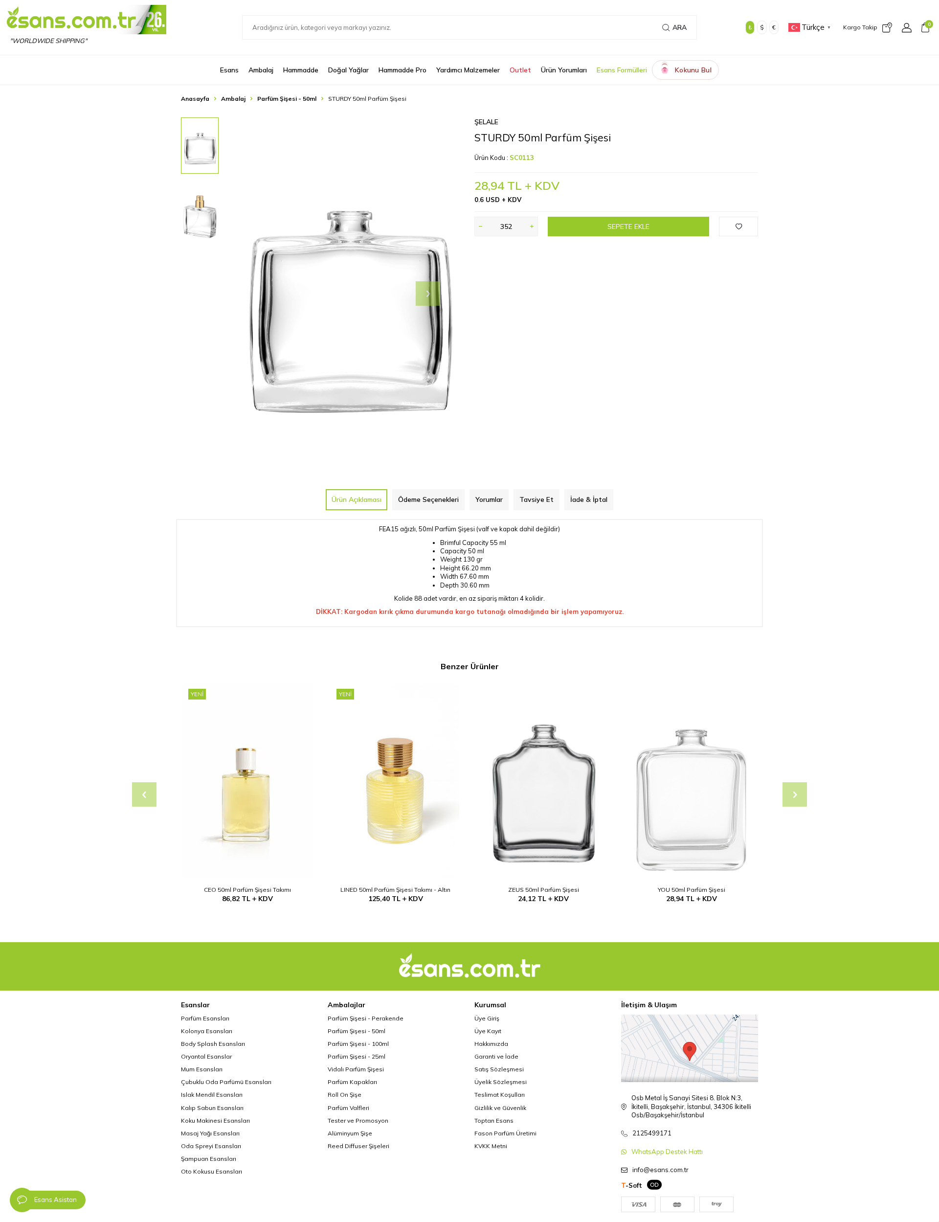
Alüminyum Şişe (350, 1133)
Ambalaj (260, 70)
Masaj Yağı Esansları (210, 1133)
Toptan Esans (494, 1120)
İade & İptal (588, 499)
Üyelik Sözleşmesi (500, 1082)
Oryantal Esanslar (206, 1056)
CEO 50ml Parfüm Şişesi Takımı (247, 889)
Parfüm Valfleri (348, 1107)
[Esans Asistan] (22, 1200)
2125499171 (651, 1133)
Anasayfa (195, 98)
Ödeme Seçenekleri (428, 499)
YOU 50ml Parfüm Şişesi (691, 889)
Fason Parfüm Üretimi (505, 1133)
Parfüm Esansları (205, 1018)
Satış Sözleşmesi (499, 1069)
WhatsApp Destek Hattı (667, 1151)
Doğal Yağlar (348, 70)
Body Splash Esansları (213, 1043)
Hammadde (300, 70)
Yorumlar (489, 499)
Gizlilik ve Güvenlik (500, 1107)
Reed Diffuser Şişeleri (358, 1146)
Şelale (486, 121)
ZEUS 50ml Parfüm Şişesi (543, 889)
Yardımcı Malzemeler (468, 70)
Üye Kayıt (487, 1031)
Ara (679, 27)
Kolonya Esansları (206, 1031)
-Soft (631, 1185)
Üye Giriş (486, 1018)
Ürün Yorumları (564, 70)
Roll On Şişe (344, 1094)
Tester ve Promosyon (358, 1120)
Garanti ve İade (496, 1056)
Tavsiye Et (536, 499)
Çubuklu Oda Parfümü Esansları (226, 1082)
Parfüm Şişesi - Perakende (365, 1018)
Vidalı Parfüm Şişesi (356, 1069)
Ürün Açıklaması (356, 499)
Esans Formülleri (622, 70)
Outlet (520, 70)
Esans (229, 70)
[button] (428, 293)
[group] (347, 293)
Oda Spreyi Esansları (211, 1146)
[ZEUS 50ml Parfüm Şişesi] (543, 781)
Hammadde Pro (402, 70)
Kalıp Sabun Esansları (212, 1107)
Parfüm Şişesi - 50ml (286, 98)
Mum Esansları (202, 1069)
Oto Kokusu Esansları (211, 1171)
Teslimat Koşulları (499, 1094)
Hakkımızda (491, 1043)
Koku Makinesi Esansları (215, 1120)
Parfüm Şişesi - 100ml (358, 1043)
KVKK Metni (490, 1146)
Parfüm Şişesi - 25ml (356, 1056)
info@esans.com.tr (660, 1170)
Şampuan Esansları (208, 1158)
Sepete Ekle (628, 226)
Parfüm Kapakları (352, 1082)
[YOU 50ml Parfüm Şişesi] (692, 781)
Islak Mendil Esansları (212, 1094)
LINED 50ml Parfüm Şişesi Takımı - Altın (395, 889)
